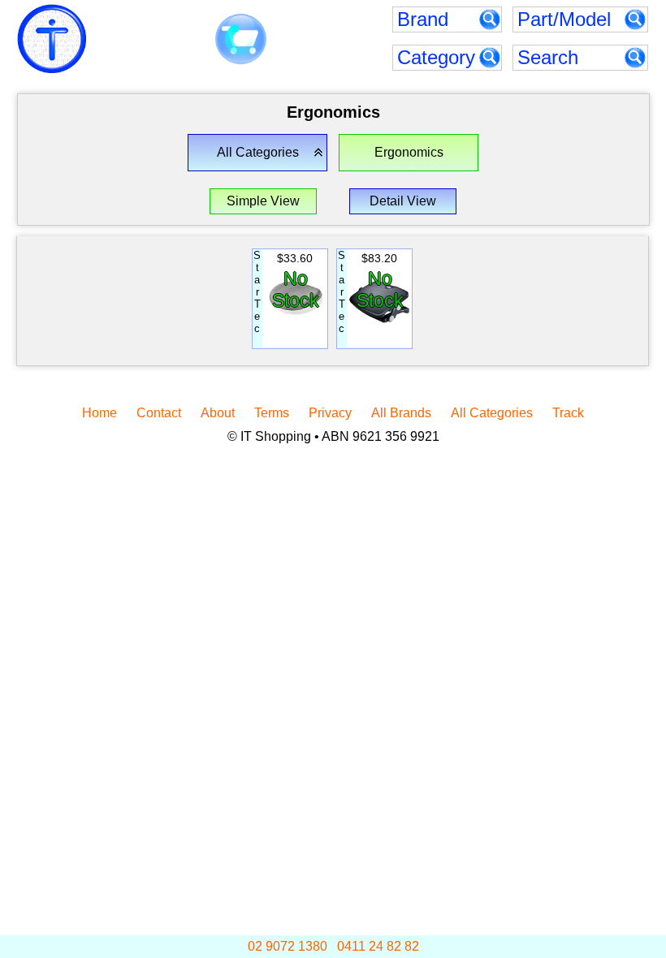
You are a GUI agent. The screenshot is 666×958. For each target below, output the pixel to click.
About (218, 413)
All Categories (492, 413)
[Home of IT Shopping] (52, 39)
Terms (271, 413)
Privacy (330, 413)
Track (568, 413)
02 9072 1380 (287, 946)
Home (99, 413)
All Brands (401, 413)
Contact (158, 413)
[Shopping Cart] (240, 40)
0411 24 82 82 (378, 946)
